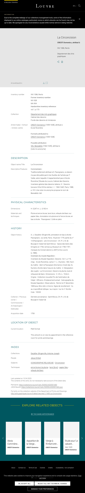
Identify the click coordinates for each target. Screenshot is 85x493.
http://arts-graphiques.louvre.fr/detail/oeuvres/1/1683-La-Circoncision (36, 393)
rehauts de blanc (37, 370)
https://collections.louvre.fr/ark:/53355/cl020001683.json (42, 387)
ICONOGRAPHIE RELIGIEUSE (42, 363)
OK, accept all (24, 484)
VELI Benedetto (36, 146)
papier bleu (63, 367)
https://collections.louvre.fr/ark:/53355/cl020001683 (38, 385)
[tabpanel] (42, 438)
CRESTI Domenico (64, 42)
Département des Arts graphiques (43, 114)
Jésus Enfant (36, 358)
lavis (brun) (54, 367)
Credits (50, 468)
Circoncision (60, 363)
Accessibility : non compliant (65, 468)
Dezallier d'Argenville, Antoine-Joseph (45, 353)
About (13, 468)
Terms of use (33, 468)
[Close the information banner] (79, 19)
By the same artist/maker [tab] (42, 414)
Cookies (42, 468)
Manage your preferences (42, 489)
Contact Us (22, 468)
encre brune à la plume (39, 367)
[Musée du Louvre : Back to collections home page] (45, 6)
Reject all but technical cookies (52, 484)
